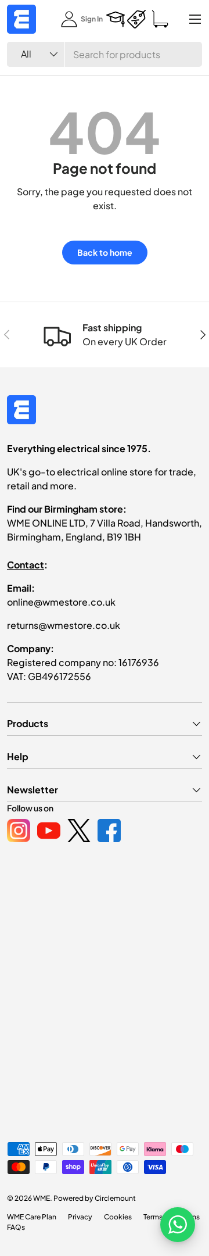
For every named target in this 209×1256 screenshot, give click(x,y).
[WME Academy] (115, 19)
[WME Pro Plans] (136, 19)
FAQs (16, 1227)
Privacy (80, 1216)
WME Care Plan (31, 1216)
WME (41, 1198)
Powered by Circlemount (94, 1198)
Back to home (104, 252)
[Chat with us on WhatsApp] (177, 1224)
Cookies (118, 1216)
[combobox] (104, 54)
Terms (153, 1216)
